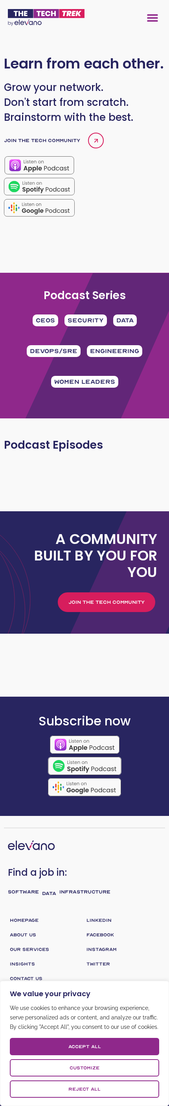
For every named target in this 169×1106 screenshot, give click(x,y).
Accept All (84, 1046)
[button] (152, 17)
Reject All (84, 1089)
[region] (84, 1043)
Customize (84, 1068)
